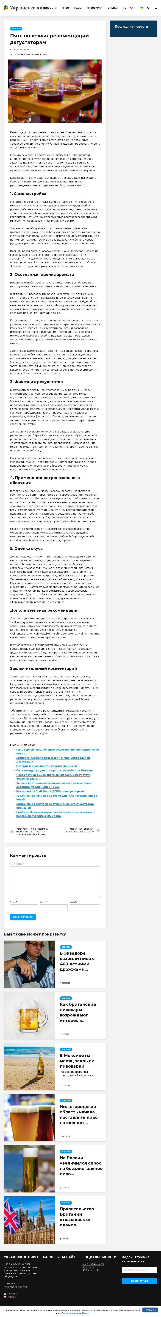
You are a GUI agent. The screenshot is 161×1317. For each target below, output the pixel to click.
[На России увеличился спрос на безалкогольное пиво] (29, 1168)
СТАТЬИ (113, 7)
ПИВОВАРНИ (94, 7)
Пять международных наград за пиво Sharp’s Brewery (54, 770)
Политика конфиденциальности (16, 1285)
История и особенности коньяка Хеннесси (46, 766)
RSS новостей (90, 1270)
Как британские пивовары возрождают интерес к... (78, 1012)
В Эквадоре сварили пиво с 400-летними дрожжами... (77, 961)
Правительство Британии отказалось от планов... (77, 1217)
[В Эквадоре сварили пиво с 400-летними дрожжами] (29, 964)
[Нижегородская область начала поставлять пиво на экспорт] (29, 1117)
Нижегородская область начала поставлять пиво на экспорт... (79, 1114)
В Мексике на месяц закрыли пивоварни (77, 1061)
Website (73, 902)
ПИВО (65, 7)
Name (13, 902)
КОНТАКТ (129, 7)
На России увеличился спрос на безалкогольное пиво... (81, 1165)
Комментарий (17, 864)
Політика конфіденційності (75, 1313)
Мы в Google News (93, 1264)
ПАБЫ (78, 7)
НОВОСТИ (50, 7)
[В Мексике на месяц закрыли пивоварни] (29, 1066)
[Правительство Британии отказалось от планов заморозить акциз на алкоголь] (29, 1220)
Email (43, 902)
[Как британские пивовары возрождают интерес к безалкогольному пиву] (29, 1015)
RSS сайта (88, 1267)
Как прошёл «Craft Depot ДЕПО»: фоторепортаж (50, 791)
